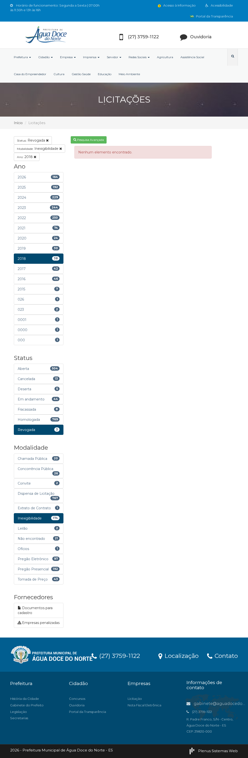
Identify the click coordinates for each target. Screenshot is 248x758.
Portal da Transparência (214, 16)
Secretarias (19, 718)
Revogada (31, 140)
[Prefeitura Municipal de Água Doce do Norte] (45, 35)
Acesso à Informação (179, 5)
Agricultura (165, 57)
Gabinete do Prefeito (27, 705)
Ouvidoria (77, 705)
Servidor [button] (113, 57)
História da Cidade (24, 699)
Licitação (135, 699)
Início (18, 123)
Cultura (59, 74)
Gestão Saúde (81, 74)
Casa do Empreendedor (30, 74)
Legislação (18, 712)
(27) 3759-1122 (118, 655)
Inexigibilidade (38, 148)
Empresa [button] (66, 57)
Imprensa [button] (90, 57)
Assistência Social (192, 57)
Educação (104, 74)
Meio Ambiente (129, 74)
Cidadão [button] (44, 57)
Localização (181, 655)
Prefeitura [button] (21, 57)
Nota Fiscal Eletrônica (144, 705)
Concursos (77, 699)
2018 (25, 157)
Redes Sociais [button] (138, 57)
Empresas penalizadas (40, 623)
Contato (225, 655)
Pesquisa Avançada (90, 140)
